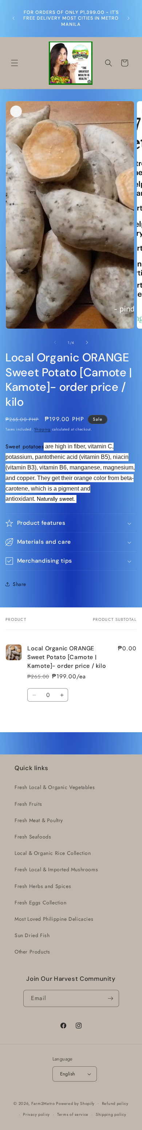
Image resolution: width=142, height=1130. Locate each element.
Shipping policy (111, 1114)
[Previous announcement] (13, 18)
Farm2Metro (43, 1103)
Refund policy (115, 1103)
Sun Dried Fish (32, 935)
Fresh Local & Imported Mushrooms (56, 869)
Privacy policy (36, 1114)
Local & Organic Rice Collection (53, 853)
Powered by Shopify (75, 1103)
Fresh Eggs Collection (41, 902)
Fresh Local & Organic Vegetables (55, 787)
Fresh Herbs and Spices (43, 886)
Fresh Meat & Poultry (39, 820)
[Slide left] (55, 342)
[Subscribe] (111, 998)
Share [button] (19, 584)
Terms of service (72, 1114)
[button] (15, 63)
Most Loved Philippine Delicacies (54, 919)
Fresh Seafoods (33, 836)
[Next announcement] (129, 18)
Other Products (32, 951)
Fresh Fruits (28, 804)
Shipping (42, 429)
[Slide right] (87, 342)
